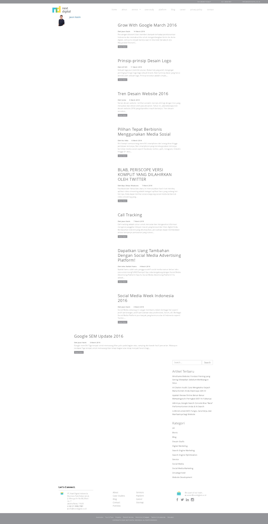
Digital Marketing (180, 446)
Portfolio (117, 505)
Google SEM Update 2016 (98, 336)
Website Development (182, 477)
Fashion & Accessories (158, 517)
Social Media (178, 464)
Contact (210, 9)
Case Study (149, 9)
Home (114, 9)
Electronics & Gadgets (142, 517)
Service (135, 9)
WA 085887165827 (204, 2)
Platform (162, 9)
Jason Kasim (75, 17)
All (173, 428)
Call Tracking (130, 214)
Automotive (99, 517)
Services (140, 492)
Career (183, 9)
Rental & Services (128, 517)
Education (171, 517)
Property (118, 517)
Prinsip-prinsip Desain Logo (144, 60)
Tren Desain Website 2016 (143, 93)
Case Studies (119, 495)
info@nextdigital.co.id (251, 2)
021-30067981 (226, 2)
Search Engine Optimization (184, 455)
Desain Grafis (178, 441)
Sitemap (140, 502)
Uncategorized (179, 473)
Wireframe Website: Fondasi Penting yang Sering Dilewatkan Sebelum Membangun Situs (191, 379)
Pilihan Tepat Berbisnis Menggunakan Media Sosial (144, 131)
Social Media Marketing (182, 468)
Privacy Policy (196, 9)
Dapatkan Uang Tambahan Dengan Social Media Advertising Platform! (149, 255)
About (124, 9)
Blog (173, 9)
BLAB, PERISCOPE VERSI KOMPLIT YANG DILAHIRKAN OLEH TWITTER (145, 174)
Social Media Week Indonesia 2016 (146, 298)
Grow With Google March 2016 (147, 25)
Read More (122, 47)
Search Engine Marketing (183, 450)
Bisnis (175, 432)
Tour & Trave (109, 517)
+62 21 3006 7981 (75, 506)
